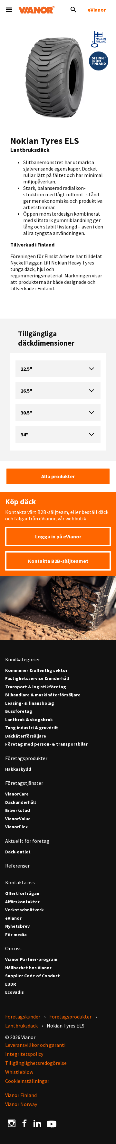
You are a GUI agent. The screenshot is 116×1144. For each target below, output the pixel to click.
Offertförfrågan (22, 893)
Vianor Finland (21, 1095)
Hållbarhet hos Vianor (28, 968)
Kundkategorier (22, 659)
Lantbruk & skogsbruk (29, 719)
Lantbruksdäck (21, 1025)
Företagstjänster (24, 783)
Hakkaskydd (18, 769)
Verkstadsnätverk (24, 910)
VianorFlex (16, 827)
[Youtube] (51, 1123)
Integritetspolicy (24, 1054)
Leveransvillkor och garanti (35, 1045)
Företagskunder (22, 1016)
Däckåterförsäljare (25, 736)
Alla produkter (58, 476)
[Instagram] (11, 1123)
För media (16, 934)
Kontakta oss (20, 882)
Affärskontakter (22, 902)
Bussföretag (18, 711)
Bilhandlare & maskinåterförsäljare (43, 695)
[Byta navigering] (9, 10)
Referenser (17, 865)
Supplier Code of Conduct (32, 976)
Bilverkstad (17, 810)
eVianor (97, 9)
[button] (98, 39)
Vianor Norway (21, 1104)
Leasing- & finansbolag (29, 703)
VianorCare (17, 794)
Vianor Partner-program (31, 959)
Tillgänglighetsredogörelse (36, 1063)
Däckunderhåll (20, 802)
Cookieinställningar (27, 1081)
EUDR (10, 984)
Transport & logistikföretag (35, 687)
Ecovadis (14, 992)
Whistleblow (19, 1072)
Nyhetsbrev (17, 926)
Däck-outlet (18, 852)
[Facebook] (24, 1123)
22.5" (26, 369)
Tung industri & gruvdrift (31, 727)
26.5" (26, 390)
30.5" (26, 412)
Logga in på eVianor (58, 536)
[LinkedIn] (37, 1123)
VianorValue (18, 819)
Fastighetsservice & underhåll (37, 678)
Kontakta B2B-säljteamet (58, 561)
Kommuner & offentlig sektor (36, 670)
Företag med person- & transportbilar (46, 744)
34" (24, 434)
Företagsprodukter (26, 758)
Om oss (13, 948)
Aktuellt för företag (27, 841)
